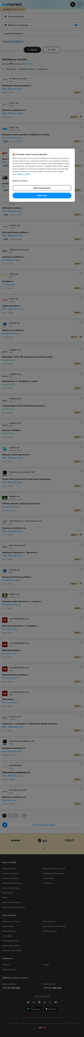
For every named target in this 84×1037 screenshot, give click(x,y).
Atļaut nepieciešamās (42, 188)
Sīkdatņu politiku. (24, 174)
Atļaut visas (42, 195)
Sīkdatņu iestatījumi (20, 181)
